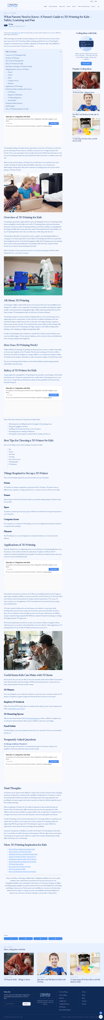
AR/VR (68, 6)
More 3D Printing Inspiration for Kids (17, 109)
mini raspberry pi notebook (16, 709)
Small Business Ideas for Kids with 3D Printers (22, 859)
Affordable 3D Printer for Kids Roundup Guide (23, 854)
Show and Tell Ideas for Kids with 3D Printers (22, 871)
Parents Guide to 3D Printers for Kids (20, 852)
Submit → (26, 1004)
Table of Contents (11, 52)
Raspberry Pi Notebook (15, 95)
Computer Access (13, 80)
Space (10, 78)
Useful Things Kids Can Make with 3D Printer (22, 862)
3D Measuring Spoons (14, 98)
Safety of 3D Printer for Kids (14, 64)
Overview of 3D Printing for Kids (16, 55)
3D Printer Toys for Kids (16, 864)
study (6, 375)
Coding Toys (62, 1001)
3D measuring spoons (33, 718)
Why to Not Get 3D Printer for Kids (19, 867)
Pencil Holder (12, 100)
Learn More (86, 63)
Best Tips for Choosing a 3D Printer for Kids (19, 66)
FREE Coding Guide (84, 6)
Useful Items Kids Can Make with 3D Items (19, 89)
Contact (84, 1001)
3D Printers (12, 13)
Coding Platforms (64, 1004)
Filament (10, 83)
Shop (95, 1)
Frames (10, 75)
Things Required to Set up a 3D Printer (17, 69)
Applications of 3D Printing (14, 86)
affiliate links (17, 33)
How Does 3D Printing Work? (15, 61)
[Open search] (98, 6)
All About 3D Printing (12, 58)
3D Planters (11, 92)
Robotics (62, 6)
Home (45, 6)
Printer (10, 72)
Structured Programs (64, 1010)
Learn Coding (53, 6)
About (91, 1)
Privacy (84, 1004)
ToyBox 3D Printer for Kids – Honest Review (22, 857)
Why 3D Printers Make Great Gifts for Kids (22, 849)
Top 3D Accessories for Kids (17, 869)
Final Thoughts (10, 106)
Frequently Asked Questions (14, 103)
